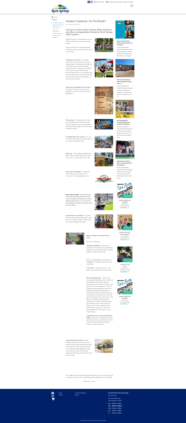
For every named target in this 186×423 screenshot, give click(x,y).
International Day (70, 176)
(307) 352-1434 (100, 2)
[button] (131, 5)
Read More (124, 207)
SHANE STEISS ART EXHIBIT (125, 201)
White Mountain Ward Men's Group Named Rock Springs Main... (124, 163)
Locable (104, 420)
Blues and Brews (70, 157)
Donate (77, 395)
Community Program (80, 393)
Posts (55, 17)
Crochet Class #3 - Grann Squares (125, 233)
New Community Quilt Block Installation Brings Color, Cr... (124, 81)
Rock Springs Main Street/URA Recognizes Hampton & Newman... (123, 122)
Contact (61, 395)
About (60, 393)
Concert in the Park (125, 265)
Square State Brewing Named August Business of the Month (125, 43)
